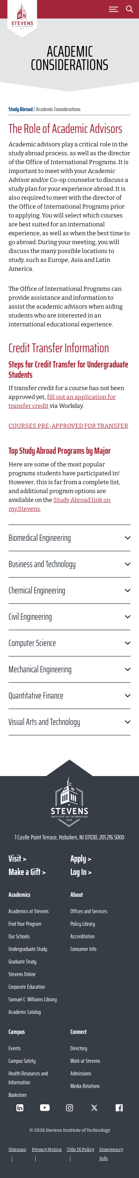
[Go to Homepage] (22, 20)
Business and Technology (42, 564)
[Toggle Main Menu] (113, 9)
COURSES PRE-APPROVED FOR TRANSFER (68, 425)
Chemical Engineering (37, 590)
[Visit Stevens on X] (94, 1107)
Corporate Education (27, 986)
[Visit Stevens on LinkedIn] (20, 1107)
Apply (78, 859)
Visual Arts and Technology (44, 722)
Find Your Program (25, 923)
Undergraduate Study (28, 949)
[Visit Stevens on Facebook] (119, 1107)
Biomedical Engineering (40, 538)
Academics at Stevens (29, 911)
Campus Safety (22, 1060)
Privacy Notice (47, 1149)
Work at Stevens (85, 1060)
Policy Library (82, 923)
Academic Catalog (25, 1011)
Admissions (80, 1073)
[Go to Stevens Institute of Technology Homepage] (69, 801)
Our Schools (19, 936)
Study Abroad (21, 109)
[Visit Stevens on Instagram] (70, 1107)
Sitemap (17, 1149)
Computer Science (32, 643)
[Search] (129, 10)
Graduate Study (22, 961)
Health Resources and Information (28, 1078)
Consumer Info (83, 949)
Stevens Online (22, 974)
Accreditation (82, 936)
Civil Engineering (30, 617)
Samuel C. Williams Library (33, 999)
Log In (78, 872)
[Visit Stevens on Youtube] (45, 1107)
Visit (15, 859)
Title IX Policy (80, 1149)
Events (15, 1048)
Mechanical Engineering (40, 669)
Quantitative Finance (36, 696)
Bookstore (18, 1094)
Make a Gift (24, 872)
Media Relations (85, 1086)
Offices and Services (88, 911)
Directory (78, 1048)
